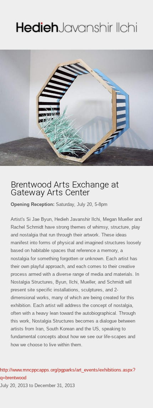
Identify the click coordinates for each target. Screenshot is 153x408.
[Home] (76, 27)
